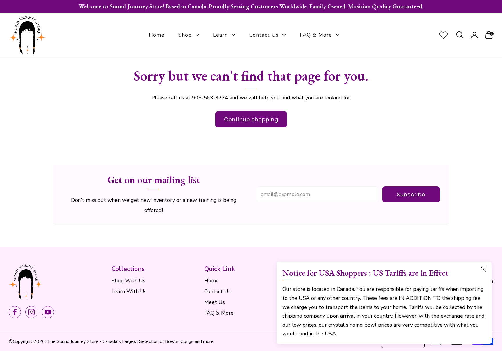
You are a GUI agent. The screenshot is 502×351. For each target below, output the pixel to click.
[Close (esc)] (484, 269)
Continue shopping (251, 119)
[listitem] (251, 6)
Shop (185, 34)
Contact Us (264, 34)
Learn (220, 34)
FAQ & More (316, 34)
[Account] (474, 35)
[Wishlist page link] (443, 35)
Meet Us (214, 302)
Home (156, 34)
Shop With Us (128, 280)
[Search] (460, 35)
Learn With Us (129, 291)
